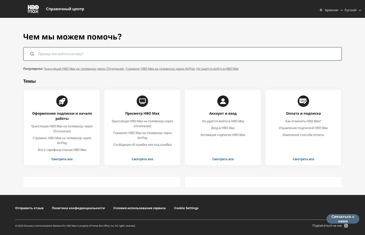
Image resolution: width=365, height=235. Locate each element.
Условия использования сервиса (139, 208)
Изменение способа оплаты (303, 135)
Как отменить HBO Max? (303, 121)
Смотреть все (62, 159)
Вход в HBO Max (223, 128)
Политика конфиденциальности (78, 208)
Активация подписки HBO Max (223, 135)
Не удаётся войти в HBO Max (217, 69)
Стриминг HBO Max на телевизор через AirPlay (160, 69)
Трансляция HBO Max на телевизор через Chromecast (84, 69)
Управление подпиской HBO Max (303, 128)
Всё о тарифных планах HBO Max (62, 150)
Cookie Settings (186, 208)
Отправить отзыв (29, 208)
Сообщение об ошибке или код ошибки (142, 145)
